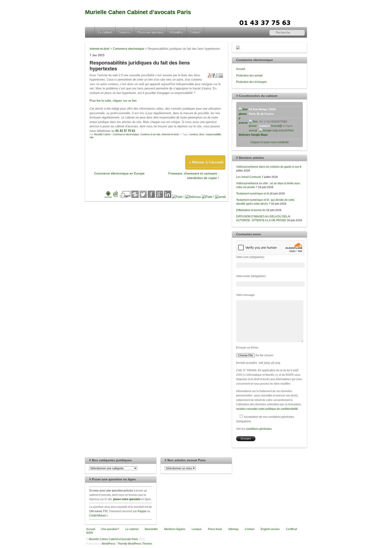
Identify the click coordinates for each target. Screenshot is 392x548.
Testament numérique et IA (252, 193)
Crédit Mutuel (97, 515)
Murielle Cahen (102, 134)
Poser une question (150, 32)
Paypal (142, 511)
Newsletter (151, 529)
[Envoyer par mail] (220, 197)
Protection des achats (249, 75)
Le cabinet (105, 32)
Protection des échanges (251, 81)
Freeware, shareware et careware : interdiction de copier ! (193, 175)
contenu (193, 134)
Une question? (109, 529)
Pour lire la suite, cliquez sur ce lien (113, 100)
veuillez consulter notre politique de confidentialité (267, 408)
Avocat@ (276, 125)
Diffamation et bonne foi (250, 210)
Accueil (90, 32)
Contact (195, 32)
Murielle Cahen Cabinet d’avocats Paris (138, 12)
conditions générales (259, 428)
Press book (214, 529)
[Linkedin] (167, 197)
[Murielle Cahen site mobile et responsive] (111, 197)
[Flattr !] (178, 197)
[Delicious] (193, 197)
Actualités (176, 32)
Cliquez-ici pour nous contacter (269, 142)
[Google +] (159, 197)
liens (201, 134)
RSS (302, 22)
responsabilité (213, 134)
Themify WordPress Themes (135, 543)
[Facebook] (151, 197)
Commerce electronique (126, 134)
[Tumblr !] (208, 197)
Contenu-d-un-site (150, 134)
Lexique (196, 529)
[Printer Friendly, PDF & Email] (215, 75)
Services (124, 32)
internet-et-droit (170, 134)
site (91, 137)
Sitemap (233, 529)
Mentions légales (174, 529)
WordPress (108, 543)
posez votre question (126, 499)
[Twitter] (143, 197)
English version (270, 529)
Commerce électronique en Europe (119, 173)
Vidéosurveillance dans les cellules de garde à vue (267, 166)
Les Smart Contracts (248, 176)
